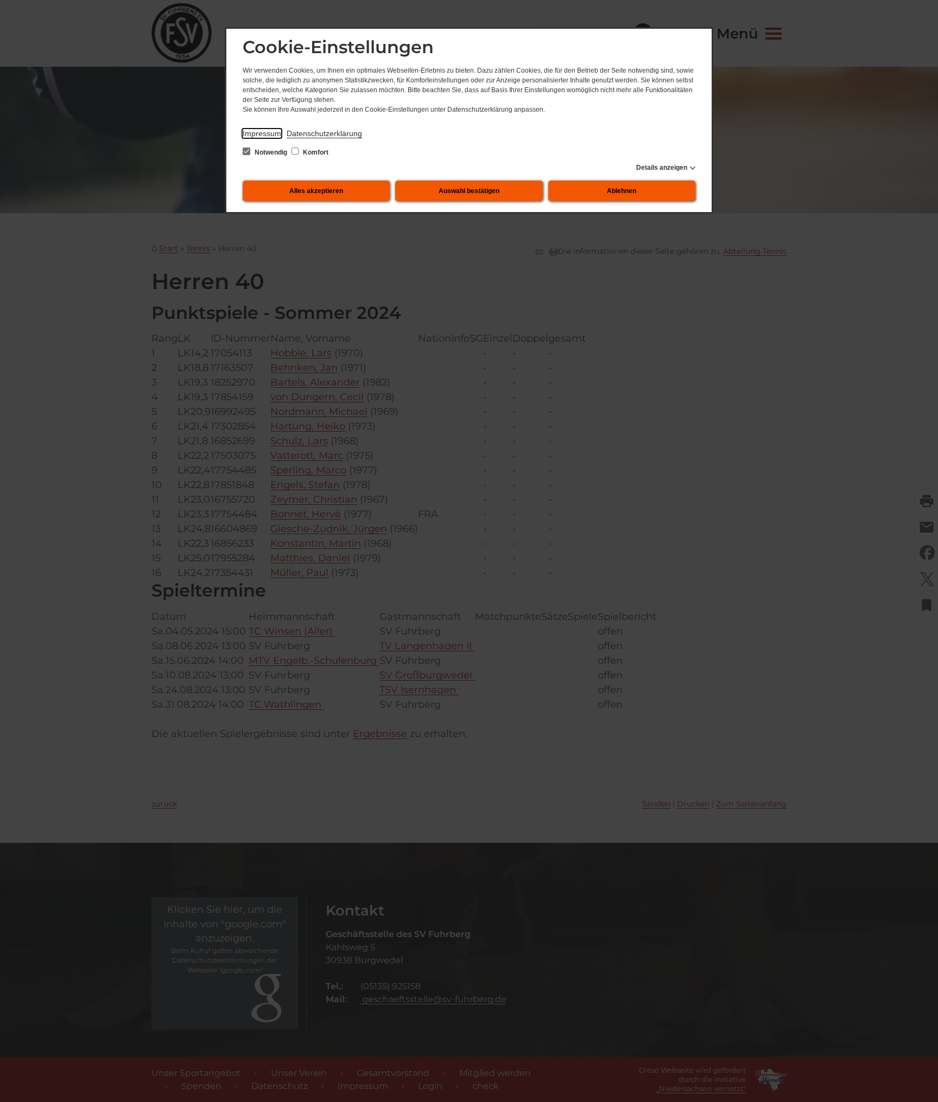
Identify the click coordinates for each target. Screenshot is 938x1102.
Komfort (314, 152)
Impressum (262, 133)
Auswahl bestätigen (469, 191)
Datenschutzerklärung (324, 133)
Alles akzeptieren (316, 191)
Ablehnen (621, 191)
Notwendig (271, 152)
